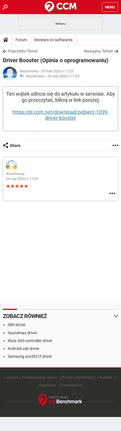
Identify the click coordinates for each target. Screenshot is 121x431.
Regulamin (47, 385)
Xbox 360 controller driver (30, 340)
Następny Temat (98, 51)
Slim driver (17, 324)
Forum (21, 40)
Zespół (12, 377)
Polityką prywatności (78, 377)
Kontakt (106, 377)
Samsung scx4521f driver (30, 356)
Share (15, 145)
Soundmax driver (22, 333)
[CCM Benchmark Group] (60, 400)
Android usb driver (23, 348)
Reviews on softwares (53, 40)
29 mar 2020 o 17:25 (63, 76)
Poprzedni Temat (23, 51)
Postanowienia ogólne (39, 377)
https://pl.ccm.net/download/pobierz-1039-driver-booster (60, 115)
